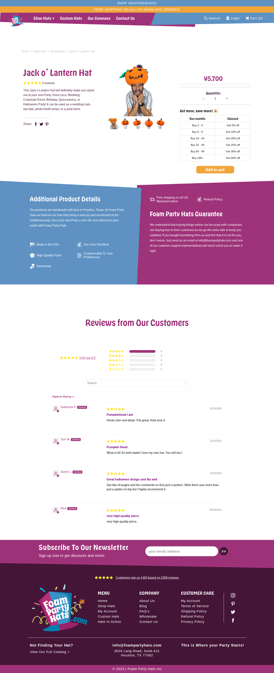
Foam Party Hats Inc (145, 669)
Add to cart (215, 169)
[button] (32, 83)
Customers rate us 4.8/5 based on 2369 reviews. (147, 577)
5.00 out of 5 (87, 357)
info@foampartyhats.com (137, 645)
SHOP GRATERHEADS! (137, 3)
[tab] (113, 123)
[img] (116, 409)
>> (223, 551)
